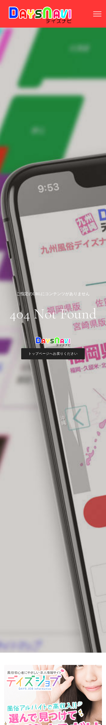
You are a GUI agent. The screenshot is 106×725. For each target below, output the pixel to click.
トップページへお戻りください (53, 354)
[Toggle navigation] (97, 13)
